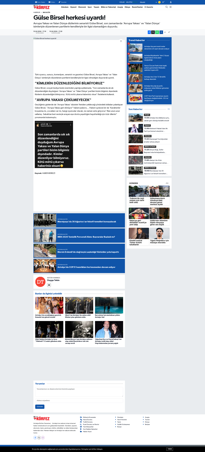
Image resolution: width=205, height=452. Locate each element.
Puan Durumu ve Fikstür (91, 424)
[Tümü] (169, 109)
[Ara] (167, 7)
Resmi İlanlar (137, 7)
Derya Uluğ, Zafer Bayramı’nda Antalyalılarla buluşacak (154, 151)
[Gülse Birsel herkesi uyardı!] (79, 38)
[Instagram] (43, 437)
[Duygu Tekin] (40, 282)
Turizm (147, 419)
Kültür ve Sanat (150, 146)
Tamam (170, 449)
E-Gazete (149, 7)
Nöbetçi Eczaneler (89, 417)
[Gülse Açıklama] (54, 144)
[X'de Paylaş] (153, 32)
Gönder (40, 407)
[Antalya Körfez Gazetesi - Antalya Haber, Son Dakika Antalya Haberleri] (41, 7)
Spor (90, 7)
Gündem (64, 7)
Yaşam (96, 7)
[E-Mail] (49, 285)
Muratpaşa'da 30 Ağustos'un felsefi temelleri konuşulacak (155, 172)
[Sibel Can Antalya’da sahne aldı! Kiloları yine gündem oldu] (79, 305)
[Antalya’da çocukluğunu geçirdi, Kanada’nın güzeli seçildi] (49, 305)
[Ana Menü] (171, 7)
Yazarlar (64, 2)
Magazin (46, 12)
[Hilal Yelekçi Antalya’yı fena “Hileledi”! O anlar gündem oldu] (49, 329)
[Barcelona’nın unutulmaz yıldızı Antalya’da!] (109, 305)
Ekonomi (82, 7)
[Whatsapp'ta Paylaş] (157, 32)
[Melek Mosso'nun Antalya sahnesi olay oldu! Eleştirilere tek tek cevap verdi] (79, 329)
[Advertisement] (79, 56)
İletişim (147, 424)
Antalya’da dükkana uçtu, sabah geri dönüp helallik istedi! (156, 119)
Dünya (127, 7)
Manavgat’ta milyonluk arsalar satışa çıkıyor (156, 140)
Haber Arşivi (87, 431)
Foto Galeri (41, 2)
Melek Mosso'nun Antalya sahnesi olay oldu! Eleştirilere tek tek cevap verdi (78, 341)
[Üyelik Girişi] (170, 2)
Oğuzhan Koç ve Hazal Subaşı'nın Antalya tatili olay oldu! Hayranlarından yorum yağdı (108, 341)
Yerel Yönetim (122, 419)
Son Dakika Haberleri (90, 429)
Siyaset (73, 7)
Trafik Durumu (88, 422)
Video (53, 2)
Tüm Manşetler (88, 427)
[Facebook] (35, 437)
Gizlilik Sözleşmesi (123, 424)
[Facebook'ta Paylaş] (149, 32)
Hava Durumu (87, 419)
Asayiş (120, 7)
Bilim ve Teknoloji (108, 7)
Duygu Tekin (53, 280)
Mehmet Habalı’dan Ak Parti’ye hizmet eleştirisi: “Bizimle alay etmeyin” (156, 130)
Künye (119, 427)
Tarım (119, 422)
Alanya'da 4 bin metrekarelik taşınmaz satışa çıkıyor (155, 161)
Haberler (36, 12)
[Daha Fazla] (161, 32)
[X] (39, 437)
